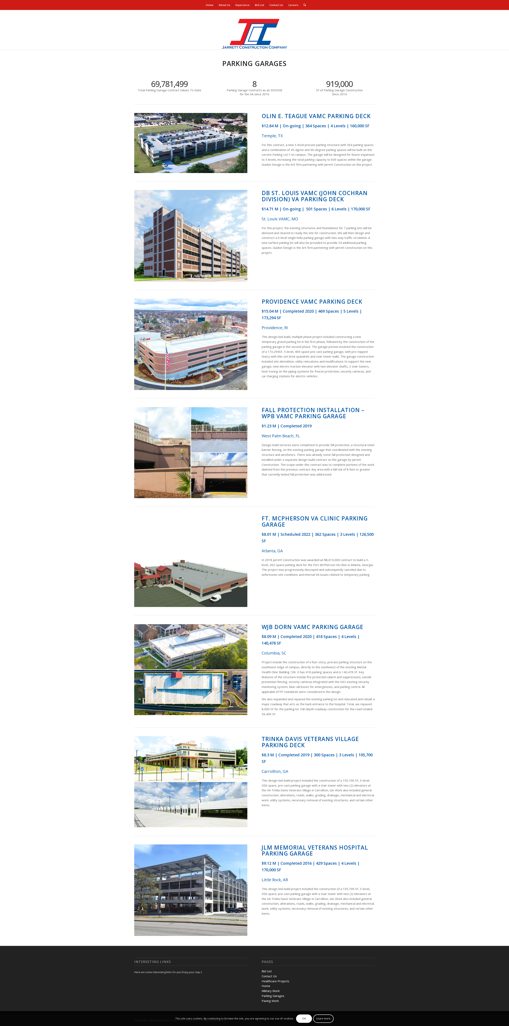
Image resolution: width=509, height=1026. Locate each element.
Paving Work (270, 1001)
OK (304, 1018)
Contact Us (269, 976)
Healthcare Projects (275, 981)
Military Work (271, 991)
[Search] (303, 5)
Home (266, 986)
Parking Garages (273, 996)
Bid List (267, 971)
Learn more (323, 1018)
